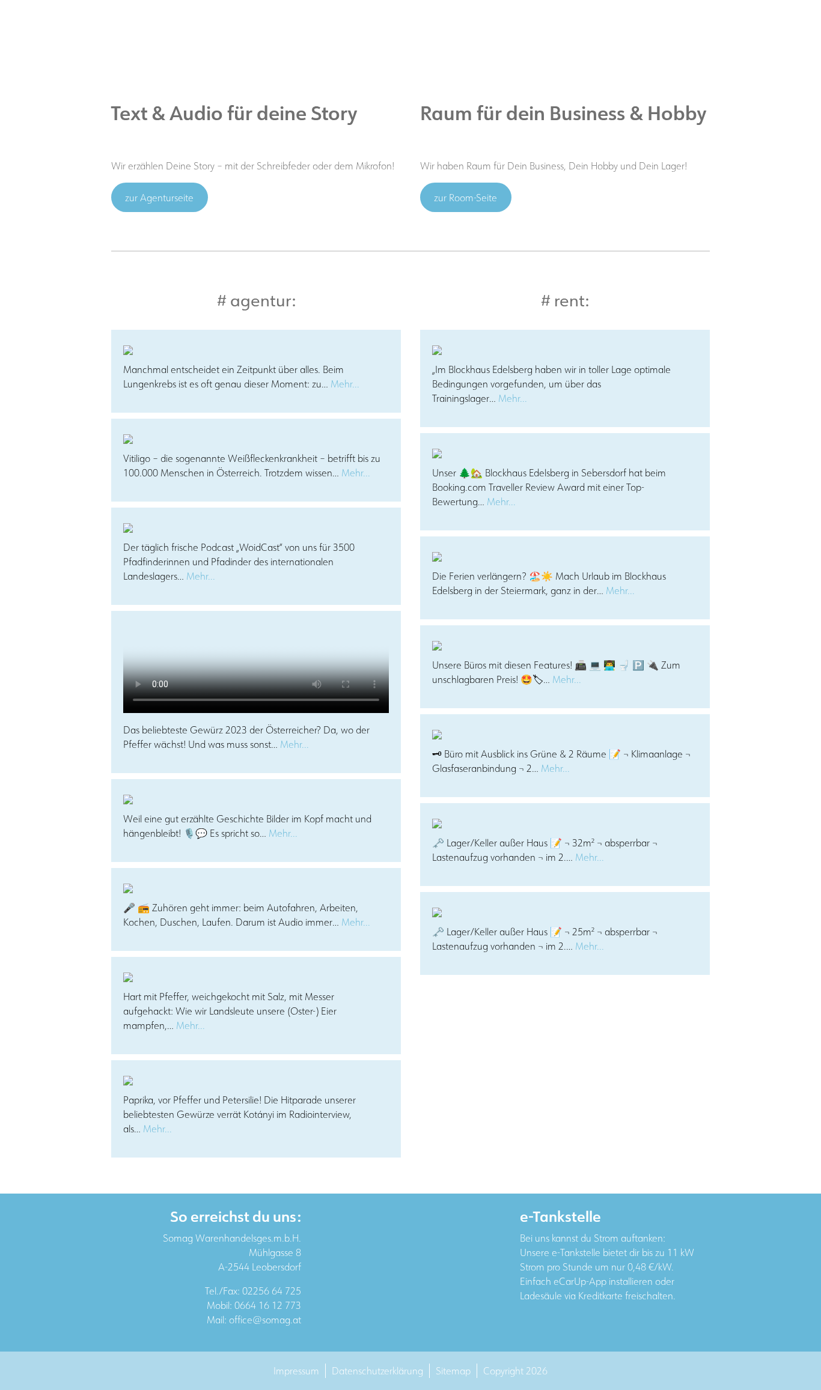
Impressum (296, 1371)
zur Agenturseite (159, 198)
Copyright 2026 (515, 1371)
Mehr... (345, 384)
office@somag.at (265, 1320)
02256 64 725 (271, 1291)
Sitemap (453, 1371)
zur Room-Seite (465, 198)
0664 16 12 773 (267, 1305)
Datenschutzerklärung (377, 1371)
